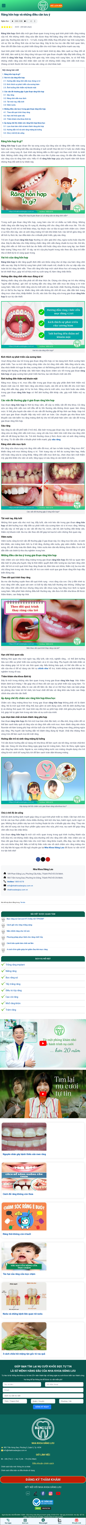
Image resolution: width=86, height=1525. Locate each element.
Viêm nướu (9, 105)
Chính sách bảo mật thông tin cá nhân (15, 1467)
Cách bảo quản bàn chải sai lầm (20, 943)
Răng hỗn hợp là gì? (11, 74)
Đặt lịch (25, 1523)
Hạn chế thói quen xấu (14, 116)
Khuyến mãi (76, 1523)
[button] (3, 6)
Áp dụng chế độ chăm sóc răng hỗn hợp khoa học (23, 123)
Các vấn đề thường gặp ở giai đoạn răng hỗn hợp (23, 92)
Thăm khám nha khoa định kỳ (17, 119)
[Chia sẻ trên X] (43, 859)
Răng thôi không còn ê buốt (17, 1234)
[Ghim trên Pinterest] (48, 859)
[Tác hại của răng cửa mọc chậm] (43, 1256)
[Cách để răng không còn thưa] (43, 1176)
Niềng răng (11, 971)
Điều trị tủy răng (14, 990)
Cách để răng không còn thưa (18, 1194)
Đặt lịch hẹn (56, 5)
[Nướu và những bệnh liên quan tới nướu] (43, 1296)
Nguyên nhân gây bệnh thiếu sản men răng (24, 1154)
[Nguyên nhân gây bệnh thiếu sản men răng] (43, 1137)
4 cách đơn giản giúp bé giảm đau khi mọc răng (27, 949)
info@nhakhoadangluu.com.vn (20, 886)
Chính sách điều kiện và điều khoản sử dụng (18, 1470)
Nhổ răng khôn (13, 1003)
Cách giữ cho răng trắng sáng (19, 925)
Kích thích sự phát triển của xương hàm (21, 84)
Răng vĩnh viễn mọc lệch (14, 98)
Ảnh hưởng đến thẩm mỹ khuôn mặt (19, 88)
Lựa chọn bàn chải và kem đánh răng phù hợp (23, 126)
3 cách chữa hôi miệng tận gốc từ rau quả (24, 1353)
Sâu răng (8, 95)
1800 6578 (15, 881)
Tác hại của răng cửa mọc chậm (19, 1274)
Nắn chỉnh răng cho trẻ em (18, 931)
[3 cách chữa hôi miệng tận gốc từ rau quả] (43, 1336)
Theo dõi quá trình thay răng (16, 112)
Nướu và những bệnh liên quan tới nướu (22, 1314)
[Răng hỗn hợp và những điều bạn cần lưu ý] (43, 6)
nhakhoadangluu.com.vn (17, 890)
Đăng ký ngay (42, 1407)
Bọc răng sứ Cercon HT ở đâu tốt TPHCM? (25, 919)
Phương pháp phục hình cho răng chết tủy (25, 937)
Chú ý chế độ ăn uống (13, 133)
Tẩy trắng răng (13, 984)
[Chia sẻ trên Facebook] (38, 859)
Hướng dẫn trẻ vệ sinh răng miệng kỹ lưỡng (22, 130)
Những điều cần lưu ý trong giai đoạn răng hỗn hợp (24, 109)
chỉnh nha (43, 668)
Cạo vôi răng (12, 997)
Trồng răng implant (15, 964)
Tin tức (22, 902)
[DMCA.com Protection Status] (43, 1508)
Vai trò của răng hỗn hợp (13, 78)
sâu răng (56, 439)
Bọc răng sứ (12, 977)
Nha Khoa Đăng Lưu (54, 847)
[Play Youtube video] (43, 1043)
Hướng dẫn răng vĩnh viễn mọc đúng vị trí (21, 81)
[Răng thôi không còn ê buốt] (43, 1216)
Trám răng (11, 1009)
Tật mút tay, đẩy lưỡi (13, 102)
